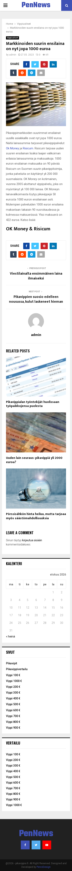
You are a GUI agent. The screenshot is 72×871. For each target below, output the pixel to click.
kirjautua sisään (32, 540)
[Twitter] (36, 845)
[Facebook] (25, 845)
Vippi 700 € (13, 716)
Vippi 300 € (13, 692)
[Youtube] (46, 845)
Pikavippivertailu (17, 669)
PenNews (36, 5)
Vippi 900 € (13, 727)
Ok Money (12, 148)
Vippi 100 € (13, 675)
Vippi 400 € (13, 698)
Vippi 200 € (13, 686)
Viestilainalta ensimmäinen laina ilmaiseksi (36, 276)
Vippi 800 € (13, 721)
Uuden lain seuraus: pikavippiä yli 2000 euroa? (34, 460)
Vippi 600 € (13, 710)
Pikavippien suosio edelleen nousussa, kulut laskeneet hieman (36, 299)
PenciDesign (44, 867)
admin (12, 54)
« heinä (10, 636)
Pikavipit (11, 663)
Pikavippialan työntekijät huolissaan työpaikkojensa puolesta (32, 404)
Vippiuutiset (12, 38)
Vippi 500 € (13, 704)
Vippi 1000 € (14, 681)
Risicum (28, 148)
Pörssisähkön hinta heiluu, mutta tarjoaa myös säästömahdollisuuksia (36, 516)
